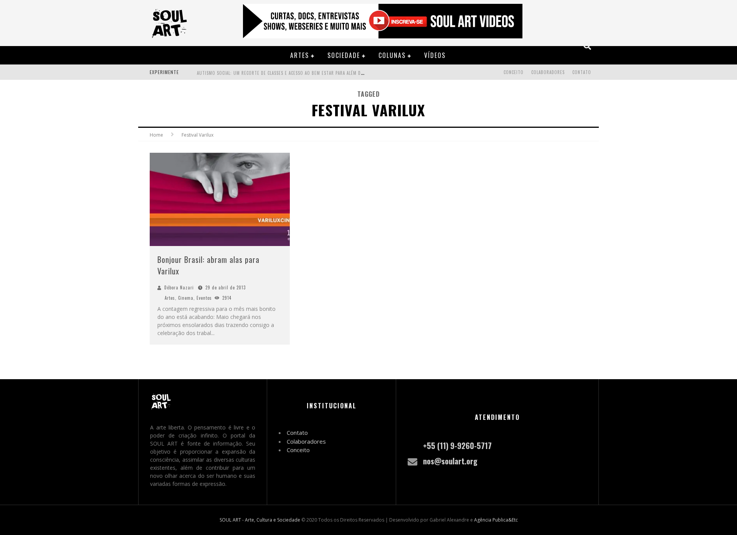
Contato (581, 72)
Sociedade (343, 55)
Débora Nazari (179, 287)
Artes (299, 55)
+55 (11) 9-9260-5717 (457, 445)
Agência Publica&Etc (496, 520)
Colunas (392, 55)
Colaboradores (548, 72)
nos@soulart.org (450, 461)
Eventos (204, 298)
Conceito (514, 72)
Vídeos (435, 55)
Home (156, 135)
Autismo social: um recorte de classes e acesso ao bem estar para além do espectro (291, 73)
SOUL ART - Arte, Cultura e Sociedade (260, 520)
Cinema (185, 298)
